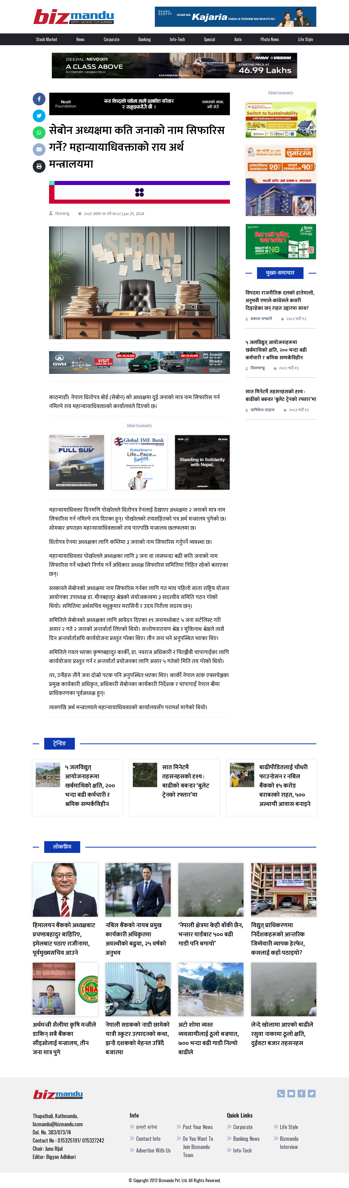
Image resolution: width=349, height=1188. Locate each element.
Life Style (305, 39)
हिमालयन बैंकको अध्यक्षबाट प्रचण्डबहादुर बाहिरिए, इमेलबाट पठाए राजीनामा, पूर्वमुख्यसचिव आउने (64, 939)
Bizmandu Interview (289, 1142)
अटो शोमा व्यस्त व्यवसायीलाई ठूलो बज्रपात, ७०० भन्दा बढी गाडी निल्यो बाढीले (208, 1039)
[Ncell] (139, 103)
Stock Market (46, 39)
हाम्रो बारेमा (146, 1127)
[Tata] (202, 462)
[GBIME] (139, 462)
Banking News (246, 1138)
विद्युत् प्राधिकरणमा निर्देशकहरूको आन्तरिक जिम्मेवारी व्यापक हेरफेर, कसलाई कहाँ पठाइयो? (278, 939)
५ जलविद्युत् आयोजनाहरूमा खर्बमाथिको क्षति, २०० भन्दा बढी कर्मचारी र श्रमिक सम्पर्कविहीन (276, 350)
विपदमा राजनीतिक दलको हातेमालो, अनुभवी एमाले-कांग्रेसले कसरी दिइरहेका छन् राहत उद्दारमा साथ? (280, 301)
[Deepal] (174, 65)
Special (209, 39)
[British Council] (139, 192)
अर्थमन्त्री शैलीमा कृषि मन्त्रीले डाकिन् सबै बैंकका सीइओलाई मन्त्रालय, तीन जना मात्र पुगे (64, 1039)
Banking (144, 39)
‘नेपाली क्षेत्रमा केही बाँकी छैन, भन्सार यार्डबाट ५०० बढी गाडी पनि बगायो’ (210, 934)
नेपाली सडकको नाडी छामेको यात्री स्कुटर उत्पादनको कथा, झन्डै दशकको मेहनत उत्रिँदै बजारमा (138, 1039)
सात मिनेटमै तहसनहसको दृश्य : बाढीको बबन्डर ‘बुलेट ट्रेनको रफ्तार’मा (281, 395)
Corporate (111, 39)
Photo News (270, 39)
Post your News (198, 1127)
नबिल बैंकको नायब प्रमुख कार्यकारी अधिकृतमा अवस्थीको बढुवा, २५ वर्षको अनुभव (136, 939)
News (80, 39)
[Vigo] (76, 462)
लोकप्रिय (62, 847)
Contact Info (148, 1138)
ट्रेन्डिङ (59, 743)
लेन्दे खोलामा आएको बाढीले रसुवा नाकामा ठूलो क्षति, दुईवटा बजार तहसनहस (282, 1034)
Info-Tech (177, 39)
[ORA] (139, 362)
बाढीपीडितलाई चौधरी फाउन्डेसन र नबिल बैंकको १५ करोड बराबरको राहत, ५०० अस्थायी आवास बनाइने (284, 785)
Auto (237, 39)
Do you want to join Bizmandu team (198, 1147)
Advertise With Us (153, 1150)
